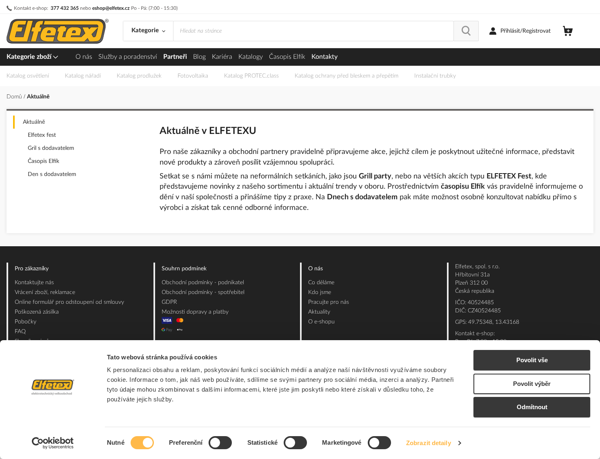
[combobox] (313, 31)
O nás (84, 56)
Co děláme (321, 282)
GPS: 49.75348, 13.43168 (487, 322)
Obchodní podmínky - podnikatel (203, 282)
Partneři (175, 56)
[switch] (220, 443)
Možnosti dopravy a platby (195, 312)
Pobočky (25, 322)
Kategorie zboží (30, 56)
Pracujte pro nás (328, 302)
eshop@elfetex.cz (111, 8)
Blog (199, 56)
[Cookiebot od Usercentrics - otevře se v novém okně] (53, 443)
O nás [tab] (315, 269)
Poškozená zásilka (37, 312)
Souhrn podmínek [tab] (184, 269)
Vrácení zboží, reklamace (45, 292)
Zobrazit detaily (428, 442)
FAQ (20, 331)
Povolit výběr (532, 383)
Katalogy (250, 56)
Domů (15, 97)
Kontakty (324, 56)
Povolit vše (532, 360)
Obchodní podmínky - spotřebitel (203, 292)
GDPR (169, 302)
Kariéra (222, 56)
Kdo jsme (319, 292)
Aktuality (319, 312)
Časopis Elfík (287, 56)
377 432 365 (65, 8)
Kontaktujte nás (34, 282)
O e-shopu (321, 322)
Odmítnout (532, 406)
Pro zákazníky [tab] (32, 269)
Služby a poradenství (127, 56)
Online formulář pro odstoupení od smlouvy (69, 302)
